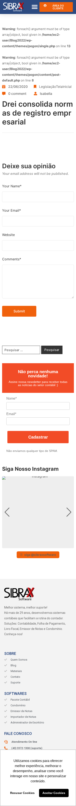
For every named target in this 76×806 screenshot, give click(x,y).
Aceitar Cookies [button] (53, 793)
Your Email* (11, 210)
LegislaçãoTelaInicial (55, 86)
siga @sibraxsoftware (40, 554)
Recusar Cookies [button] (22, 793)
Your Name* (12, 186)
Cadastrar (38, 437)
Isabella (46, 93)
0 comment (17, 93)
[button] (34, 7)
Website (8, 235)
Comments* (11, 259)
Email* (11, 414)
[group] (38, 512)
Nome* (11, 398)
